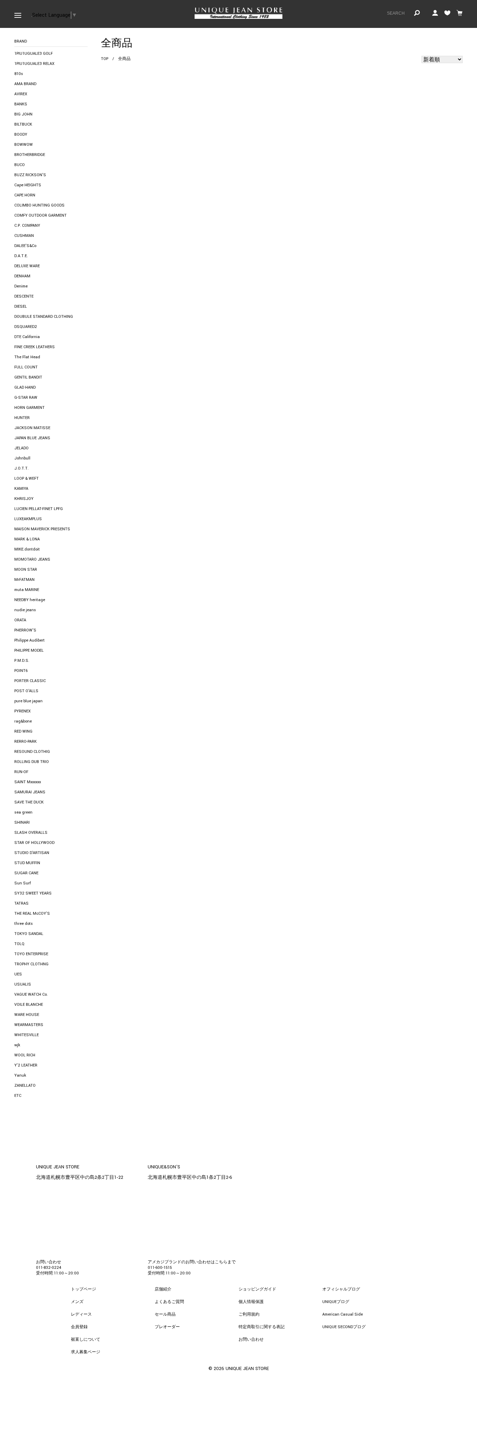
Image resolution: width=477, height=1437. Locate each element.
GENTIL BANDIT (28, 377)
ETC (17, 1095)
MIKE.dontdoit (27, 549)
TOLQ (19, 943)
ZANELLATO (25, 1085)
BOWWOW (23, 144)
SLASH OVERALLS (30, 832)
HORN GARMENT (29, 407)
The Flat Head (27, 357)
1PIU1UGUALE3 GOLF (33, 53)
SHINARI (22, 822)
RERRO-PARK (25, 741)
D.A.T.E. (21, 256)
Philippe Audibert (29, 640)
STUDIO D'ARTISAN (31, 852)
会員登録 (79, 1327)
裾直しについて (85, 1339)
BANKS (20, 104)
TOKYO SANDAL (28, 933)
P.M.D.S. (21, 660)
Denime (21, 286)
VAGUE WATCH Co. (31, 994)
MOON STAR (25, 569)
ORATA (20, 620)
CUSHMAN (24, 235)
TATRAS (21, 903)
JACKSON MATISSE (32, 428)
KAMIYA (21, 488)
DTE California (27, 336)
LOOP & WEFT (26, 478)
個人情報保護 (251, 1301)
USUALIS (22, 984)
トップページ (83, 1289)
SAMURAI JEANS (29, 792)
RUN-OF (21, 771)
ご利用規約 (249, 1314)
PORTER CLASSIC (30, 680)
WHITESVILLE (26, 1035)
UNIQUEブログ (335, 1301)
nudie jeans (25, 610)
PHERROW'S (25, 630)
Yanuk (20, 1075)
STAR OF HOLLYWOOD (34, 842)
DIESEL (20, 306)
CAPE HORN (24, 195)
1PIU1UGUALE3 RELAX (34, 63)
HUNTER (22, 417)
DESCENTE (24, 296)
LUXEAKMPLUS (28, 519)
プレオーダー (167, 1327)
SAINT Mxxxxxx (27, 782)
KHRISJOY (24, 498)
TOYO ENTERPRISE (31, 954)
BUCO (19, 164)
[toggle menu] (17, 13)
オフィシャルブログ (341, 1289)
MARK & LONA (27, 539)
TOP (104, 58)
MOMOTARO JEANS (32, 559)
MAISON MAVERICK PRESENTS (42, 529)
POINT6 (21, 670)
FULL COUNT (26, 367)
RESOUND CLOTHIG (32, 751)
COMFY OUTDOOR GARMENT (40, 215)
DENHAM (22, 276)
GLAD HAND (25, 387)
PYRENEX (22, 711)
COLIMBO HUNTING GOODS (39, 205)
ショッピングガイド (257, 1289)
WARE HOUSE (26, 1014)
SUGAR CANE (26, 873)
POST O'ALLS (26, 691)
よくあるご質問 (169, 1301)
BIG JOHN (23, 114)
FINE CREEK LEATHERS (34, 347)
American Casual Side (342, 1314)
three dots (23, 923)
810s (18, 73)
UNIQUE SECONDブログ (344, 1327)
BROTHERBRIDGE (29, 154)
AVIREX (20, 94)
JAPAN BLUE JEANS (32, 438)
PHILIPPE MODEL (29, 650)
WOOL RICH (24, 1055)
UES (18, 974)
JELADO (21, 448)
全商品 (124, 58)
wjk (17, 1045)
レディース (81, 1314)
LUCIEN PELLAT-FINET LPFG (38, 508)
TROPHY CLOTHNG (31, 964)
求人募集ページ (85, 1352)
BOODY (20, 134)
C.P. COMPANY (27, 225)
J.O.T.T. (21, 468)
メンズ (77, 1301)
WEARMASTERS (28, 1024)
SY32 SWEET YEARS (33, 893)
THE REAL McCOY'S (32, 913)
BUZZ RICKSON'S (30, 175)
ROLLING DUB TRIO (31, 761)
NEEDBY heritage (29, 600)
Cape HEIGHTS (27, 185)
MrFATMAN (24, 579)
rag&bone (23, 721)
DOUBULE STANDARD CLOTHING (43, 316)
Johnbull (22, 458)
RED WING (23, 731)
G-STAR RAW (25, 397)
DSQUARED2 (25, 326)
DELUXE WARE (27, 266)
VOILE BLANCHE (28, 1004)
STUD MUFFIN (27, 863)
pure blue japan (28, 701)
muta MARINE (26, 589)
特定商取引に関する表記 (262, 1327)
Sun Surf (22, 883)
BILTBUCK (23, 124)
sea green (23, 812)
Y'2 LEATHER (25, 1065)
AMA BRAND (25, 84)
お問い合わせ (251, 1339)
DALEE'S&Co (25, 245)
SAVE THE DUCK (29, 802)
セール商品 (165, 1314)
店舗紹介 (163, 1289)
